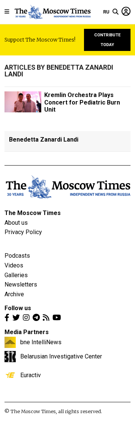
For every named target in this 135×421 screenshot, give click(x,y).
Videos (13, 265)
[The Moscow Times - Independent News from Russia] (52, 11)
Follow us (17, 308)
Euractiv (30, 375)
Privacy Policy (23, 232)
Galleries (16, 275)
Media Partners (26, 332)
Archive (14, 294)
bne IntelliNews (41, 342)
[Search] (115, 12)
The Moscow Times (32, 212)
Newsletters (20, 284)
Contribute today (107, 40)
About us (16, 222)
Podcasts (17, 255)
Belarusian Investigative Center (61, 356)
